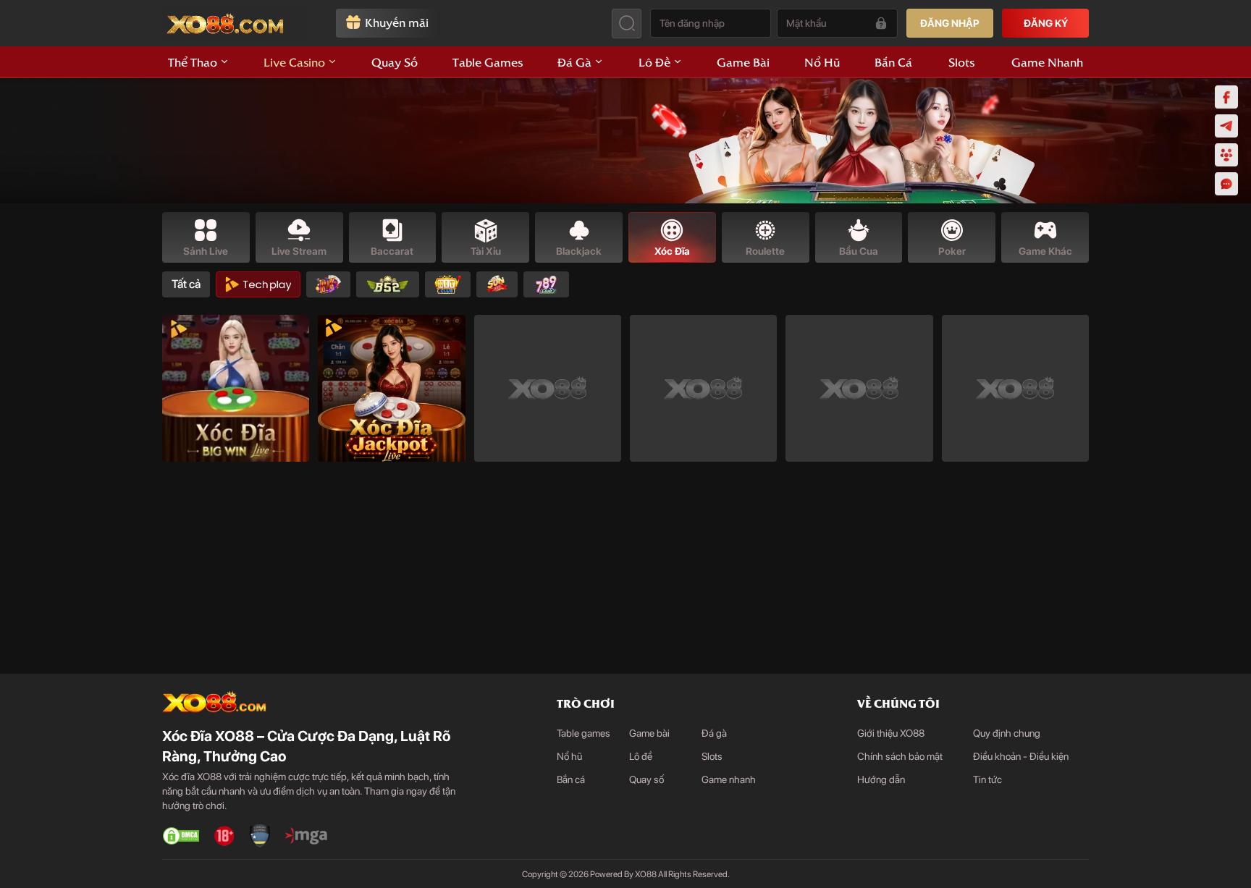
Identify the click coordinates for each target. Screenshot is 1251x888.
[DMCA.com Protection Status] (181, 835)
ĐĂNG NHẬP (950, 23)
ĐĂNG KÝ (1046, 23)
